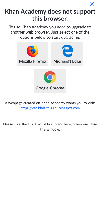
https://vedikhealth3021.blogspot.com (50, 108)
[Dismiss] (92, 4)
